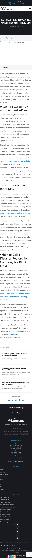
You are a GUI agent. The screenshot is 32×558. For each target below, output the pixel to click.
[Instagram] (17, 528)
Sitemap (12, 545)
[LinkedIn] (17, 534)
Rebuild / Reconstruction (7, 517)
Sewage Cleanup (4, 519)
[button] (30, 8)
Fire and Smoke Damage (7, 504)
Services (2, 472)
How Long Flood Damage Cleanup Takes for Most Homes (15, 383)
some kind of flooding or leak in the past (15, 213)
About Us (2, 477)
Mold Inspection (4, 499)
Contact (2, 489)
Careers (2, 487)
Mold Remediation (5, 502)
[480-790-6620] (9, 3)
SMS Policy (3, 542)
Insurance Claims (5, 482)
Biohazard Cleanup (5, 509)
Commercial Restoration (7, 512)
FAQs (1, 479)
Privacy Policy (12, 542)
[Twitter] (17, 531)
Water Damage (4, 497)
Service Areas (4, 474)
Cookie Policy (4, 545)
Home (1, 37)
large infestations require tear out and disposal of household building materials (15, 296)
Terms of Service (23, 542)
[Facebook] (17, 524)
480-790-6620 (18, 4)
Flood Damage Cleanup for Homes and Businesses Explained (15, 354)
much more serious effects (19, 161)
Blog (5, 37)
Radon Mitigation (5, 514)
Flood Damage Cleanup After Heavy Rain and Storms (14, 369)
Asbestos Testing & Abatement (8, 507)
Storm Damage (4, 522)
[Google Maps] (17, 538)
